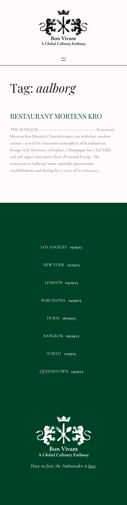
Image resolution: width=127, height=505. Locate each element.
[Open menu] (63, 59)
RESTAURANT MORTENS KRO (56, 116)
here (92, 466)
